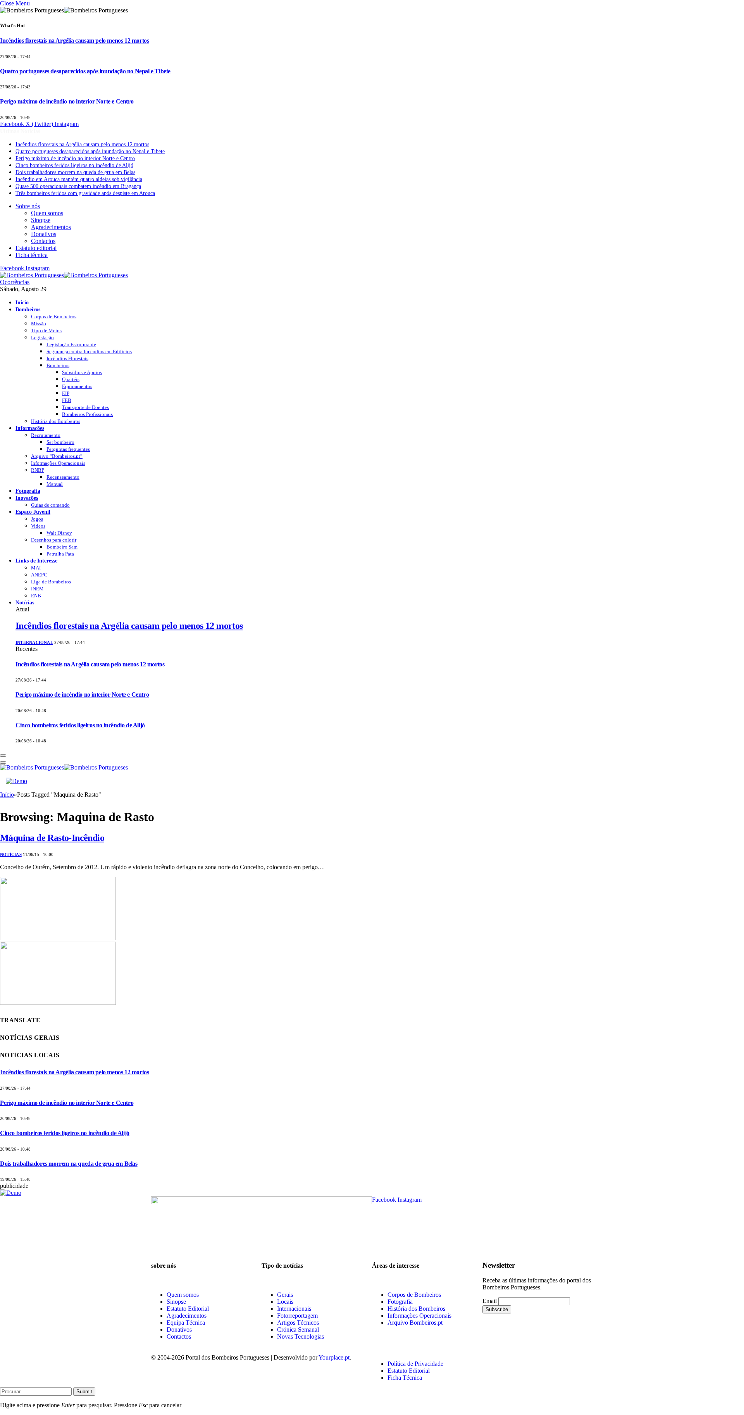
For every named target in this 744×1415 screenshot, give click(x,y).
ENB (36, 596)
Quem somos (47, 213)
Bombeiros (28, 309)
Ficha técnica (32, 255)
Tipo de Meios (46, 330)
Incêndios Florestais (67, 358)
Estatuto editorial (36, 248)
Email (489, 1301)
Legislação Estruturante (71, 344)
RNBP (37, 470)
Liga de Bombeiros (51, 582)
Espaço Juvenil (33, 512)
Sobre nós (28, 206)
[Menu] (3, 755)
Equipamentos (77, 386)
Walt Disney (59, 533)
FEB (66, 400)
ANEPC (39, 575)
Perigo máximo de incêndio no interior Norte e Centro (66, 101)
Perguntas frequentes (68, 449)
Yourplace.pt (334, 1357)
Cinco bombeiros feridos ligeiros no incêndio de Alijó (74, 165)
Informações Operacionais (58, 463)
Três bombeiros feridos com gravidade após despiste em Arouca (85, 193)
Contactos (43, 241)
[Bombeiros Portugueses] (64, 275)
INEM (37, 589)
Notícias (25, 602)
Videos (38, 526)
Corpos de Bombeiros (53, 316)
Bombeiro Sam (62, 547)
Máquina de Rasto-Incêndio (52, 838)
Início (22, 302)
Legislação (42, 337)
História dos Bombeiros (55, 421)
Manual (54, 484)
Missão (38, 323)
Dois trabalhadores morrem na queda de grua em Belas (75, 172)
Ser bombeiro (60, 442)
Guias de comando (50, 505)
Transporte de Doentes (85, 407)
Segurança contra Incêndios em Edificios (89, 351)
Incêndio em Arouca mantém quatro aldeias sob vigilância (79, 179)
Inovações (27, 498)
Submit (84, 1391)
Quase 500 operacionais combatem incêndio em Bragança (78, 186)
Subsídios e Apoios (82, 372)
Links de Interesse (36, 560)
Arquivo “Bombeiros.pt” (57, 456)
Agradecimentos (51, 227)
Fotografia (28, 491)
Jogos (37, 519)
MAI (36, 568)
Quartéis (70, 379)
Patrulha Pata (60, 554)
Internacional (34, 642)
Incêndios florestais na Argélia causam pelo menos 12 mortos (74, 40)
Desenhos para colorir (53, 540)
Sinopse (40, 220)
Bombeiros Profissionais (87, 414)
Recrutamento (45, 435)
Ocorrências (14, 282)
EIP (65, 393)
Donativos (43, 234)
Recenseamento (62, 477)
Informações (30, 428)
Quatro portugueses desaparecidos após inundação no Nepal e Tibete (85, 71)
